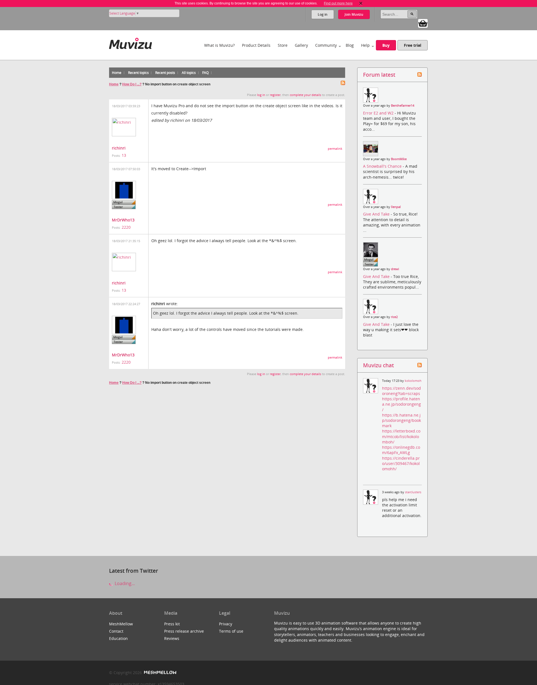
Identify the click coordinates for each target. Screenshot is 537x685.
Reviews (171, 638)
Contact (116, 631)
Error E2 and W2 (379, 113)
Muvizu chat (378, 365)
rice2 (394, 317)
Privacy (225, 623)
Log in (323, 14)
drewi (395, 269)
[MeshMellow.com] (159, 672)
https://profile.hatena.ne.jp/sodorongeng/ (401, 404)
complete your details (305, 95)
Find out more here (338, 3)
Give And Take (377, 214)
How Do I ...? (132, 84)
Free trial (412, 45)
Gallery (301, 45)
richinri (119, 148)
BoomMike (399, 159)
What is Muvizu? (219, 45)
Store (283, 45)
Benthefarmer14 (402, 105)
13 (124, 155)
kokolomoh (413, 381)
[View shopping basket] (423, 23)
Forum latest (379, 74)
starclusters (413, 492)
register (275, 95)
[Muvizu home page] (130, 42)
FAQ (205, 72)
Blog (350, 45)
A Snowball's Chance (383, 166)
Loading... (124, 583)
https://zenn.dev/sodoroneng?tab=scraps (401, 390)
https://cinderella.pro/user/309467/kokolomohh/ (401, 463)
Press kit (172, 623)
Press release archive (184, 631)
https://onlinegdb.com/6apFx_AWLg (401, 450)
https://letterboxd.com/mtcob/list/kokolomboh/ (401, 436)
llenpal (396, 207)
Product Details (256, 45)
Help (365, 45)
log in (261, 95)
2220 (126, 227)
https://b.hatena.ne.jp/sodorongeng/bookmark (401, 420)
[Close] (360, 3)
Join (354, 14)
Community (326, 45)
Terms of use (231, 631)
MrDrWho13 (123, 220)
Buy (386, 45)
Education (118, 638)
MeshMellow (121, 623)
